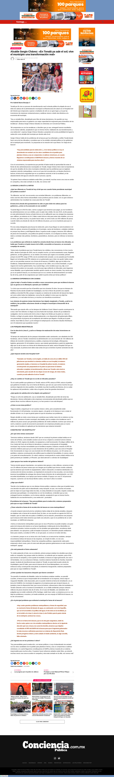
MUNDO (61, 22)
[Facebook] (12, 98)
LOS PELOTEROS (76, 762)
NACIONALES (42, 22)
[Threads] (33, 98)
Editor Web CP (21, 59)
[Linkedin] (21, 98)
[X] (15, 98)
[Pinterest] (24, 98)
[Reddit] (18, 98)
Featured (26, 666)
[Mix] (27, 98)
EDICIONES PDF (87, 762)
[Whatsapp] (30, 98)
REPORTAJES (69, 22)
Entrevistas (78, 22)
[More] (39, 98)
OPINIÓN (50, 22)
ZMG (56, 22)
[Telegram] (36, 98)
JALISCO (34, 22)
